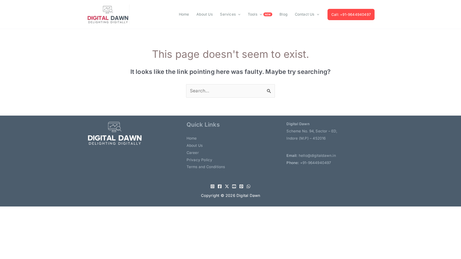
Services (228, 14)
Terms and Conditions (206, 167)
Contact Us (305, 14)
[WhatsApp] (248, 186)
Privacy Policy (199, 160)
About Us (204, 14)
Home (184, 14)
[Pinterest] (241, 186)
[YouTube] (234, 186)
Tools (252, 14)
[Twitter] (227, 186)
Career (193, 152)
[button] (238, 14)
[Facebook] (220, 186)
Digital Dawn (248, 195)
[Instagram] (212, 186)
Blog (283, 14)
